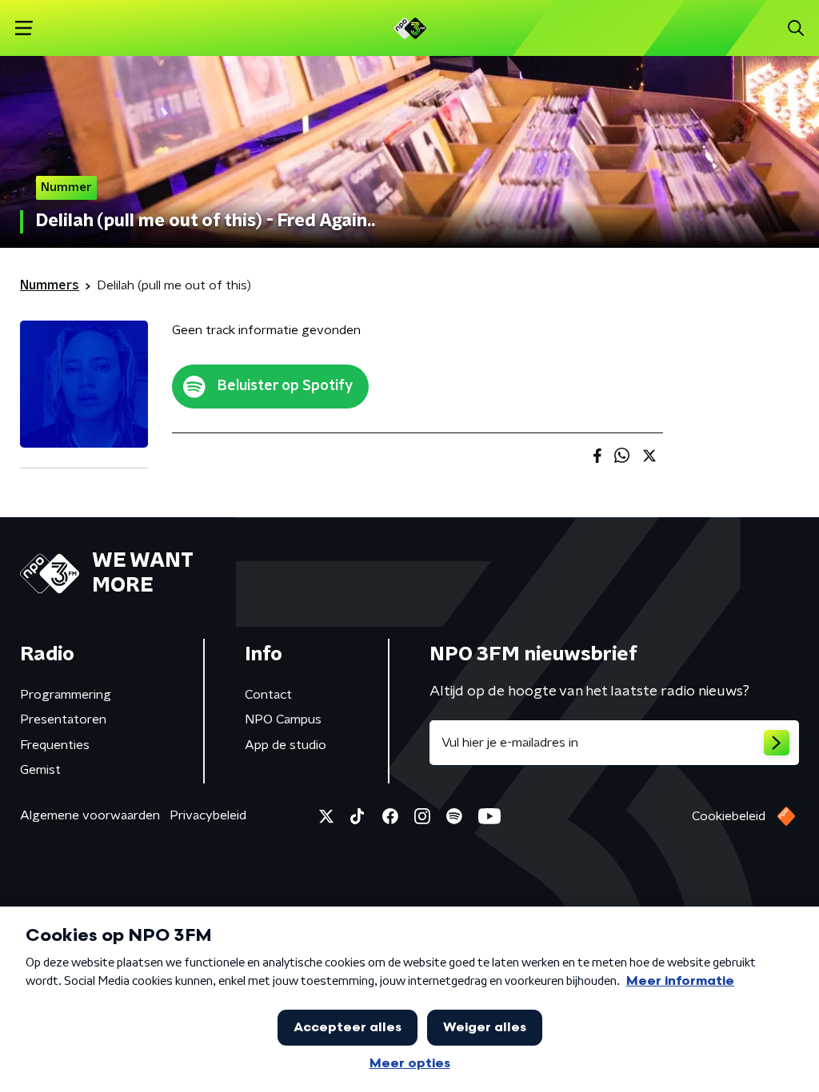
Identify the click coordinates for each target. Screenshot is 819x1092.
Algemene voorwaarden (90, 815)
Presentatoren (63, 719)
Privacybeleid (208, 815)
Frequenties (55, 745)
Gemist (40, 769)
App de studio (285, 745)
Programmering (65, 694)
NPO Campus (283, 719)
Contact (268, 694)
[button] (23, 28)
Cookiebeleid (728, 816)
